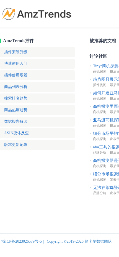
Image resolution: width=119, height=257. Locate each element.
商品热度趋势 (15, 110)
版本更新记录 (15, 145)
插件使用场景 (15, 75)
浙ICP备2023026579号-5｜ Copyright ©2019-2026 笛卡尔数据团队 (56, 241)
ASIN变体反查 (16, 133)
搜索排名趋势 (15, 98)
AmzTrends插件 (18, 40)
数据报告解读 (15, 121)
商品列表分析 (15, 87)
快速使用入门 (15, 63)
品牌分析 (99, 152)
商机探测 (99, 71)
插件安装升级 (15, 52)
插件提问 (99, 85)
